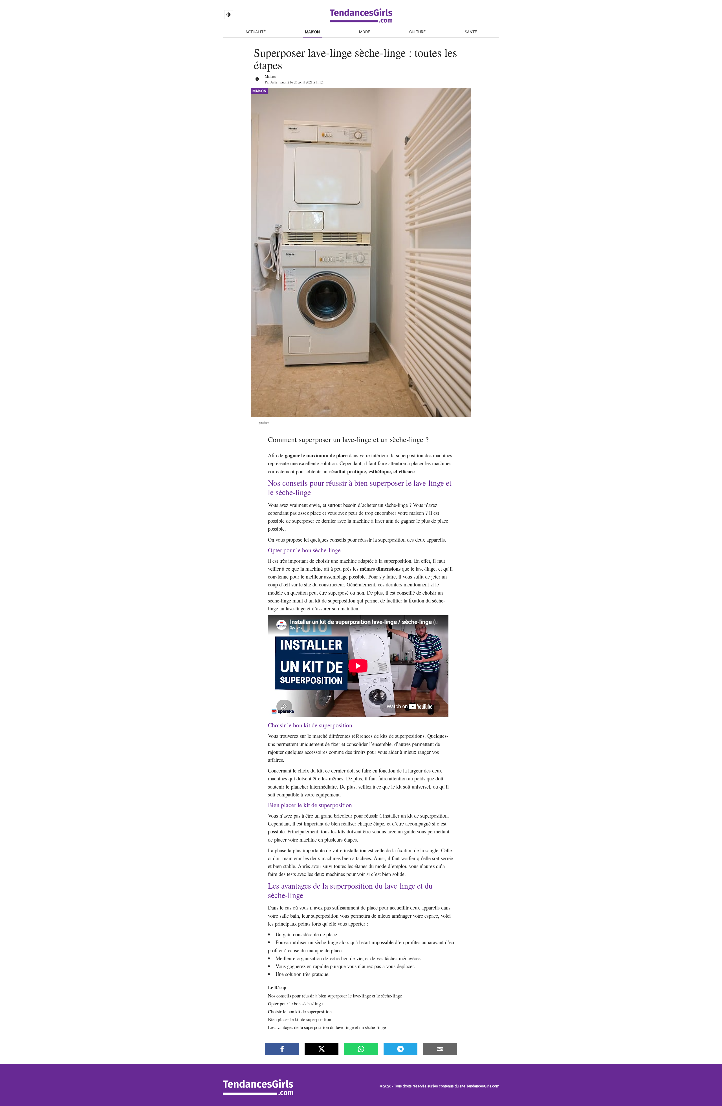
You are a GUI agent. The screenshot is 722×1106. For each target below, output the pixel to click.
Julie (274, 82)
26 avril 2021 (303, 82)
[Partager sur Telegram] (400, 1049)
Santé (471, 32)
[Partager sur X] (321, 1049)
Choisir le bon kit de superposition (300, 1011)
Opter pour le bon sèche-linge (295, 1003)
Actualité (255, 32)
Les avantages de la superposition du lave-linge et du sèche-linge (327, 1027)
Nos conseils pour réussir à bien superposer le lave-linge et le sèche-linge (335, 995)
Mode (364, 32)
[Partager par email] (440, 1049)
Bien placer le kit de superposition (299, 1019)
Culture (417, 32)
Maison (312, 32)
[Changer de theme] (228, 14)
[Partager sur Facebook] (282, 1049)
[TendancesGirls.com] (258, 1093)
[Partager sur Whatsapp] (361, 1049)
